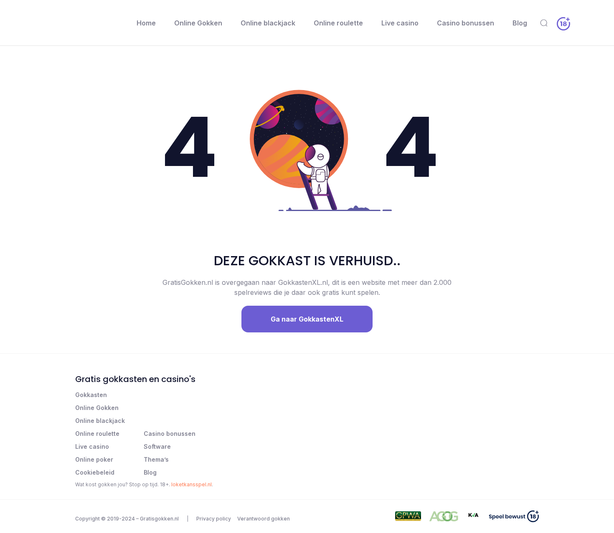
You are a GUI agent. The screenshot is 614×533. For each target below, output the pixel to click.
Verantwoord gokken (263, 518)
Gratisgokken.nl (159, 518)
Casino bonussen (465, 23)
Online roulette (338, 23)
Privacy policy (213, 518)
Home (146, 23)
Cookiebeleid (94, 472)
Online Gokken (198, 23)
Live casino (400, 23)
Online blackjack (268, 23)
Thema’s (156, 459)
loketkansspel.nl (191, 484)
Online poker (94, 459)
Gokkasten (91, 394)
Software (157, 446)
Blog (520, 23)
